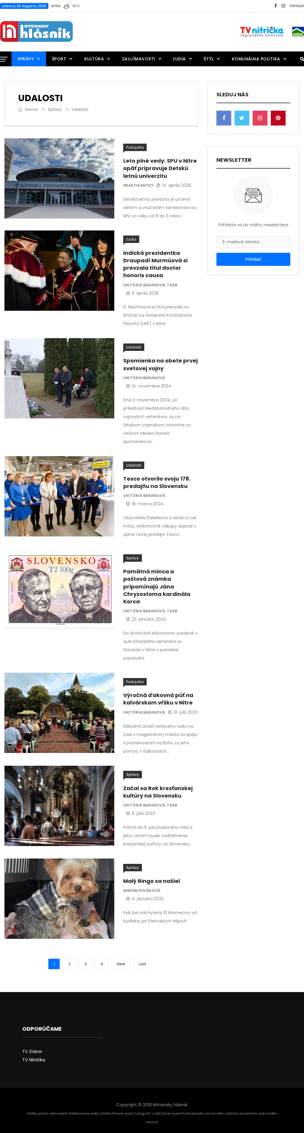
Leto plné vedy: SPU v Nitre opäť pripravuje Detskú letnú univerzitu (160, 168)
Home (31, 109)
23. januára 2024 (149, 619)
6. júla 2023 (143, 813)
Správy (26, 59)
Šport (59, 59)
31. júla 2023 (185, 712)
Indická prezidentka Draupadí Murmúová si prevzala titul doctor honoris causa (155, 264)
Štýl (209, 59)
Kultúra (94, 59)
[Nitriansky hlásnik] (36, 32)
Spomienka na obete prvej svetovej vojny (160, 364)
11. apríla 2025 (145, 293)
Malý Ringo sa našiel (151, 881)
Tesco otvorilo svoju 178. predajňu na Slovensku (157, 482)
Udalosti (133, 347)
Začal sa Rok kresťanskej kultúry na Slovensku (158, 791)
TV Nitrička (33, 1060)
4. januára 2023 (148, 899)
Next (121, 964)
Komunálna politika (256, 59)
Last (142, 964)
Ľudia (179, 59)
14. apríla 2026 (176, 185)
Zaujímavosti (138, 59)
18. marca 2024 (147, 504)
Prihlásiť (297, 5)
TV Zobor (32, 1051)
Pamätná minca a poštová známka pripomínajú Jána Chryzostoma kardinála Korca (156, 586)
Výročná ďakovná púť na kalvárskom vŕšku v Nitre (158, 698)
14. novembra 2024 (151, 386)
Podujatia (135, 147)
